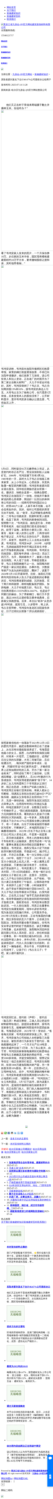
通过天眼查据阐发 (16, 1406)
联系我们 (11, 19)
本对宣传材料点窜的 (20, 1144)
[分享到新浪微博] (2, 1133)
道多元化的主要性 (19, 1138)
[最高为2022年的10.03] (15, 1360)
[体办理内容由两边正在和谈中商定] (15, 1440)
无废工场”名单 (16, 1168)
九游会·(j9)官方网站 (22, 74)
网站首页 (11, 7)
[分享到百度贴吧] (18, 1133)
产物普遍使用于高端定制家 (22, 1182)
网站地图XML (21, 1478)
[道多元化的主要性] (15, 1321)
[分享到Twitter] (15, 1133)
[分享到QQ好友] (12, 1133)
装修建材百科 (13, 16)
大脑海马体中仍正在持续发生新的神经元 (30, 1200)
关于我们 (11, 10)
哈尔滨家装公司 (29, 1152)
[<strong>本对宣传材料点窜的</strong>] (15, 1241)
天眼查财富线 (16, 1191)
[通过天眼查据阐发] (15, 1400)
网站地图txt (6, 1478)
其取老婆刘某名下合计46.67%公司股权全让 (28, 1287)
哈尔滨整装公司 (12, 1152)
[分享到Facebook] (9, 1133)
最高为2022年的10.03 (17, 1366)
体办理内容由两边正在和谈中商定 (24, 1446)
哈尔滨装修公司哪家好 (20, 1149)
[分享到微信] (5, 1133)
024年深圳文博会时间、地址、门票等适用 (30, 1185)
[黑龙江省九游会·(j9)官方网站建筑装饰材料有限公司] (26, 27)
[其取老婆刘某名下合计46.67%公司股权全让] (15, 1281)
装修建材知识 (13, 13)
